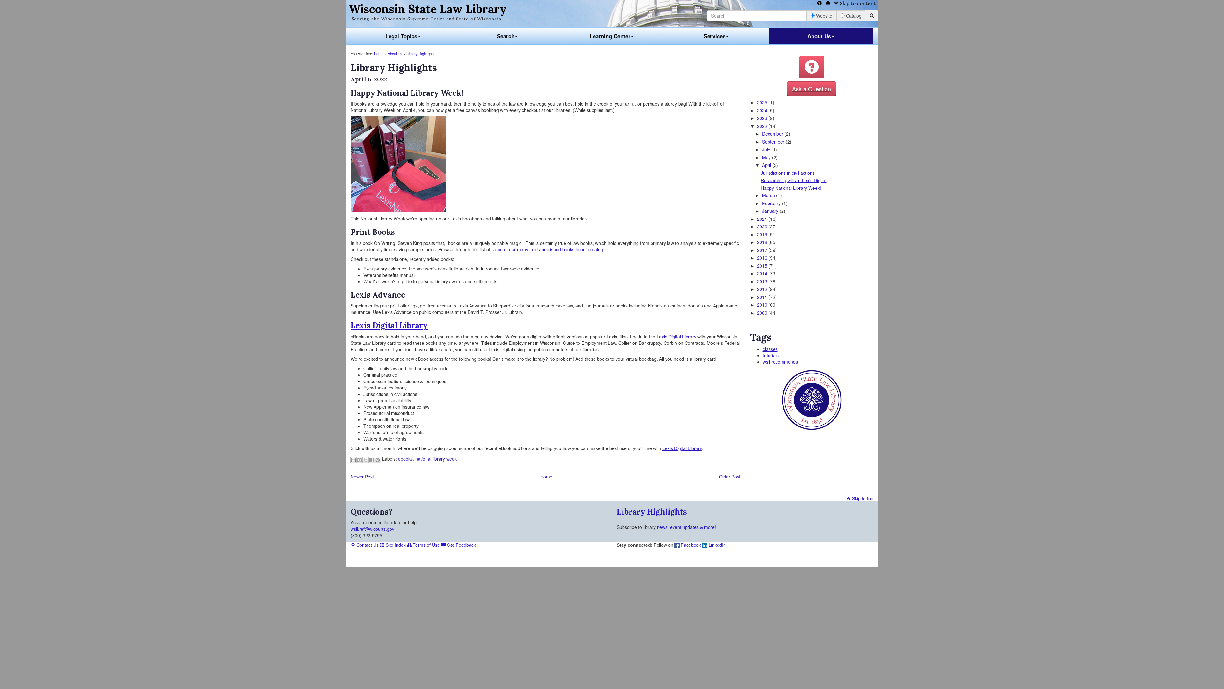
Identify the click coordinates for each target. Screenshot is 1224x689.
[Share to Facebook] (371, 460)
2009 (763, 312)
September (774, 141)
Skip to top (862, 498)
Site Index (395, 545)
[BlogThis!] (359, 460)
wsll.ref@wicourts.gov (372, 529)
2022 (763, 126)
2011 (763, 297)
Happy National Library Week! (791, 188)
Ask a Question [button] (811, 89)
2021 (763, 219)
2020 (763, 226)
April (767, 165)
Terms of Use (426, 545)
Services (714, 36)
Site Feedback (461, 545)
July (766, 149)
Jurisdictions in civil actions (788, 173)
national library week (436, 459)
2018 (763, 242)
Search (505, 36)
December (773, 133)
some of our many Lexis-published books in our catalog (547, 249)
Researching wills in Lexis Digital (793, 180)
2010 (763, 304)
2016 (763, 258)
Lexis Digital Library (389, 325)
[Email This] (353, 460)
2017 (763, 250)
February (772, 203)
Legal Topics (401, 36)
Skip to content (857, 3)
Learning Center (610, 36)
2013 (763, 281)
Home (378, 53)
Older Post (729, 476)
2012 (763, 289)
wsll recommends (780, 362)
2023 (763, 118)
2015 (763, 266)
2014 (763, 273)
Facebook (690, 545)
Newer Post (362, 476)
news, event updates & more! (686, 527)
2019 (763, 234)
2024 (763, 110)
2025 (763, 102)
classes (770, 349)
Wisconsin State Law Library (427, 9)
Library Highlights (420, 53)
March (769, 195)
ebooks (405, 459)
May (767, 157)
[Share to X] (365, 460)
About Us (819, 36)
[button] (811, 67)
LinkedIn (716, 545)
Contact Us (367, 545)
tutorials (771, 355)
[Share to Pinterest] (378, 460)
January (771, 211)
